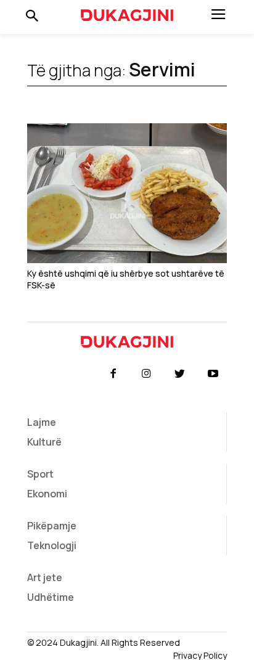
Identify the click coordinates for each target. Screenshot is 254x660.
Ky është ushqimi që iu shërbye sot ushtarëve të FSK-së (125, 279)
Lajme (41, 422)
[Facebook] (112, 374)
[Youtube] (213, 374)
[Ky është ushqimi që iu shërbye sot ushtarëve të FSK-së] (127, 193)
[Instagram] (146, 374)
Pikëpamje (51, 525)
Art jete (44, 577)
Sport (40, 474)
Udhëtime (50, 597)
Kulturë (44, 442)
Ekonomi (47, 493)
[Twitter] (180, 374)
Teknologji (51, 545)
